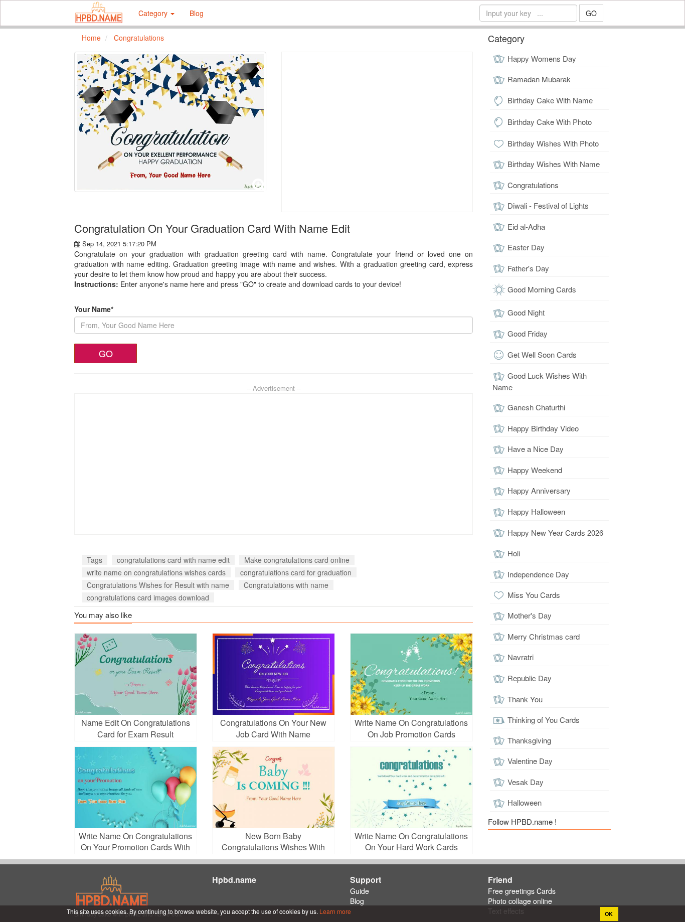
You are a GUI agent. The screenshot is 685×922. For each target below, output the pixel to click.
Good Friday (527, 333)
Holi (513, 553)
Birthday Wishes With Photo (553, 143)
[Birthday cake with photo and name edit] (99, 13)
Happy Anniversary (539, 490)
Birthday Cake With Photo (549, 121)
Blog (197, 13)
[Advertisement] (377, 132)
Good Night (526, 312)
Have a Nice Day (535, 448)
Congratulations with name (286, 585)
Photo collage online (520, 901)
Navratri (520, 657)
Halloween (524, 802)
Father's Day (528, 268)
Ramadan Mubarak (539, 79)
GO (591, 13)
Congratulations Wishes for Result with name (158, 585)
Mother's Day (529, 615)
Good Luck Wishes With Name (539, 381)
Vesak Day (525, 782)
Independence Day (538, 574)
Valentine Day (530, 760)
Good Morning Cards (541, 289)
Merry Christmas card (543, 636)
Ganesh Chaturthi (536, 407)
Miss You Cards (533, 594)
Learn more (334, 911)
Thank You (525, 699)
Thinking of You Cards (543, 719)
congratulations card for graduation (296, 572)
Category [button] (153, 13)
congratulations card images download (148, 597)
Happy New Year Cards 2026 (555, 532)
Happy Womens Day (541, 58)
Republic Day (529, 678)
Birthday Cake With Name (550, 100)
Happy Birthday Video (543, 428)
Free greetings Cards (522, 891)
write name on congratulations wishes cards (156, 572)
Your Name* (93, 309)
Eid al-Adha (526, 226)
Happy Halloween (536, 511)
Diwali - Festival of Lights (548, 205)
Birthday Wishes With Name (553, 164)
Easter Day (526, 247)
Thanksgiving (529, 740)
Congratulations (533, 185)
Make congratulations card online (297, 560)
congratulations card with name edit (173, 560)
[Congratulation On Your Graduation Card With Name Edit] (170, 122)
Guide (359, 891)
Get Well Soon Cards (542, 354)
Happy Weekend (534, 470)
